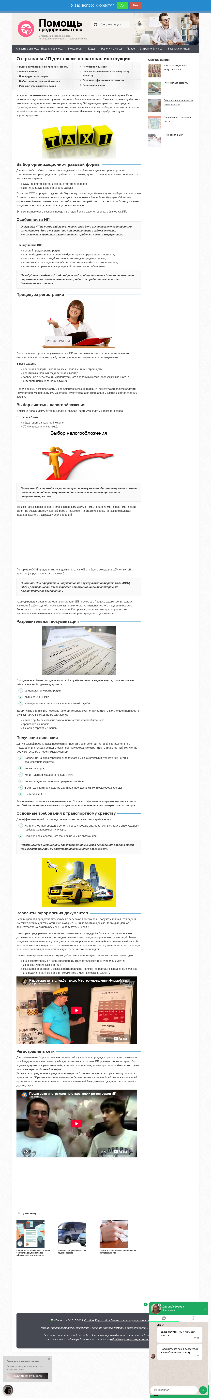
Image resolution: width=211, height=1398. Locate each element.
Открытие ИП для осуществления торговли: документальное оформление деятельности (33, 1252)
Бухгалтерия (75, 48)
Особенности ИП (29, 71)
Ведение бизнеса (51, 48)
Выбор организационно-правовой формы (44, 66)
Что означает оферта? (176, 82)
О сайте (89, 1320)
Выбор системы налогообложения (39, 81)
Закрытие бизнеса (151, 48)
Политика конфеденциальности (129, 1320)
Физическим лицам (179, 48)
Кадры (92, 48)
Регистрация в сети (94, 85)
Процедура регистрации (33, 76)
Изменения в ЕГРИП (175, 134)
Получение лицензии (95, 66)
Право (131, 48)
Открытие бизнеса (27, 48)
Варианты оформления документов (103, 80)
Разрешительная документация (37, 86)
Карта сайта (102, 1320)
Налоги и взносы (111, 48)
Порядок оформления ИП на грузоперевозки (72, 1251)
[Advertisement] (78, 542)
